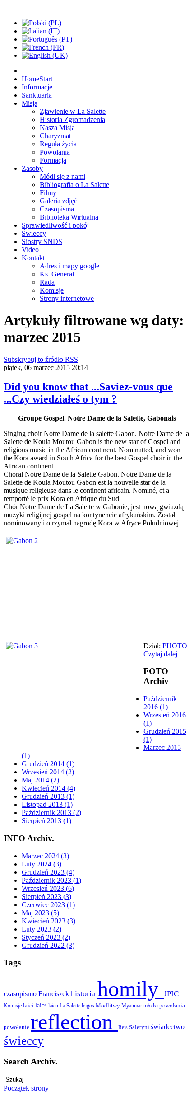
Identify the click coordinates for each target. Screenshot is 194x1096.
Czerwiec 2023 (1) (48, 905)
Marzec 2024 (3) (45, 856)
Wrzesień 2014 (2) (48, 772)
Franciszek (54, 994)
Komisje (13, 1005)
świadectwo (168, 1026)
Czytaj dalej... (163, 654)
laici (29, 1005)
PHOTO (174, 646)
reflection (74, 1022)
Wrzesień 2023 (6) (48, 888)
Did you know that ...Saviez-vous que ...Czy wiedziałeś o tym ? (88, 393)
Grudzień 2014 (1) (48, 764)
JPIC (171, 993)
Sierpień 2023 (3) (46, 896)
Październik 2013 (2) (51, 812)
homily (130, 989)
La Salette (71, 1005)
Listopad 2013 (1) (47, 804)
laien (54, 1005)
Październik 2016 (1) (160, 703)
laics (41, 1005)
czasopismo (21, 994)
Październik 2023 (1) (51, 880)
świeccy (24, 1041)
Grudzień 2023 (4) (48, 872)
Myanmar (132, 1005)
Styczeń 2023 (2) (46, 937)
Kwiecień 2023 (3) (48, 921)
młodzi (151, 1005)
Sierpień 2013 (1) (46, 820)
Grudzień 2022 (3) (48, 945)
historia (84, 993)
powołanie (17, 1027)
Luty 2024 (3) (41, 864)
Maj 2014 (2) (40, 780)
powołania (172, 1005)
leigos (89, 1005)
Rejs (123, 1027)
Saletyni (140, 1027)
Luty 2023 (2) (41, 929)
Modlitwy (108, 1005)
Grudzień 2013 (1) (48, 796)
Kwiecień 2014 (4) (48, 788)
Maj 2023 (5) (40, 913)
